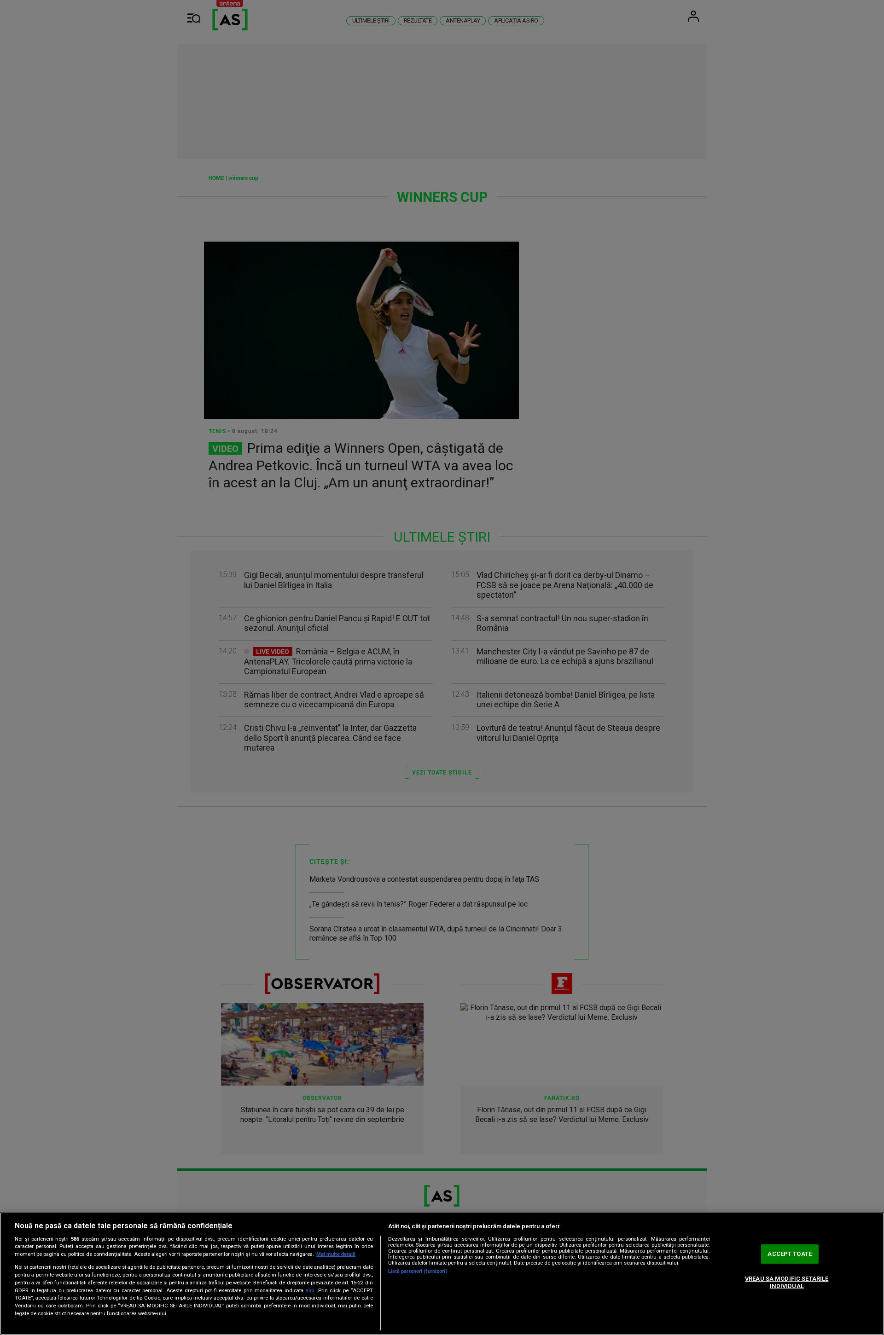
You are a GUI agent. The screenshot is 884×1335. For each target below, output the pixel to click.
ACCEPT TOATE (790, 1254)
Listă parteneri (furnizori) (418, 1271)
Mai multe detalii (335, 1254)
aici (309, 1290)
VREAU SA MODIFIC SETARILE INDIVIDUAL (786, 1282)
